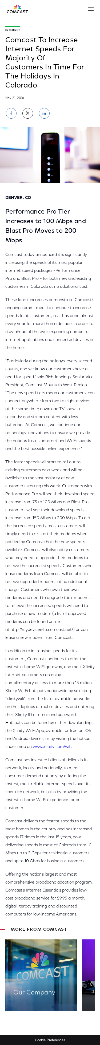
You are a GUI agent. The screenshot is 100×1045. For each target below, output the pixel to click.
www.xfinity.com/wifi (52, 747)
